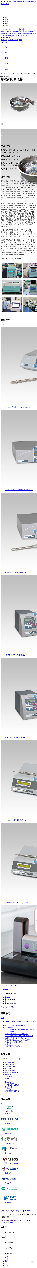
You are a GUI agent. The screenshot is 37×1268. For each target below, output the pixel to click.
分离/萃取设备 (10, 1066)
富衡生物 (8, 1153)
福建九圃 (8, 1133)
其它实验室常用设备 (12, 1091)
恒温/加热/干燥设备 (11, 1072)
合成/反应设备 (10, 1077)
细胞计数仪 (13, 33)
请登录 (15, 2)
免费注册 (21, 2)
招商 (6, 23)
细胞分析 (23, 31)
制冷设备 (8, 1079)
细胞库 (3, 31)
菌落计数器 (22, 33)
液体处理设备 (9, 1083)
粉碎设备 (8, 1074)
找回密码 (27, 2)
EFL (6, 1193)
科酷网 (3, 73)
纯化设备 (8, 1068)
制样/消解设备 (10, 1064)
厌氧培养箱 (30, 33)
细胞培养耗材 (14, 36)
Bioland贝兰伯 (9, 1143)
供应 (6, 17)
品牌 (6, 25)
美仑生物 (8, 1183)
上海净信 (4, 989)
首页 (2, 40)
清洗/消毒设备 (10, 1062)
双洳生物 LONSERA (12, 1163)
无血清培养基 (14, 31)
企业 (6, 19)
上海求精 (8, 1173)
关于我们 (5, 4)
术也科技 (8, 1113)
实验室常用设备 (25, 73)
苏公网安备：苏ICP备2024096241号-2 (14, 1220)
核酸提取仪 (23, 36)
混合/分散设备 (10, 1070)
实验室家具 (9, 1087)
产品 (5, 40)
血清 (7, 31)
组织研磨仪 (30, 31)
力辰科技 (8, 1123)
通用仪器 (15, 73)
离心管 (6, 36)
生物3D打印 (5, 33)
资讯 (6, 21)
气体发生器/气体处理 (12, 1085)
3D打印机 (8, 1089)
